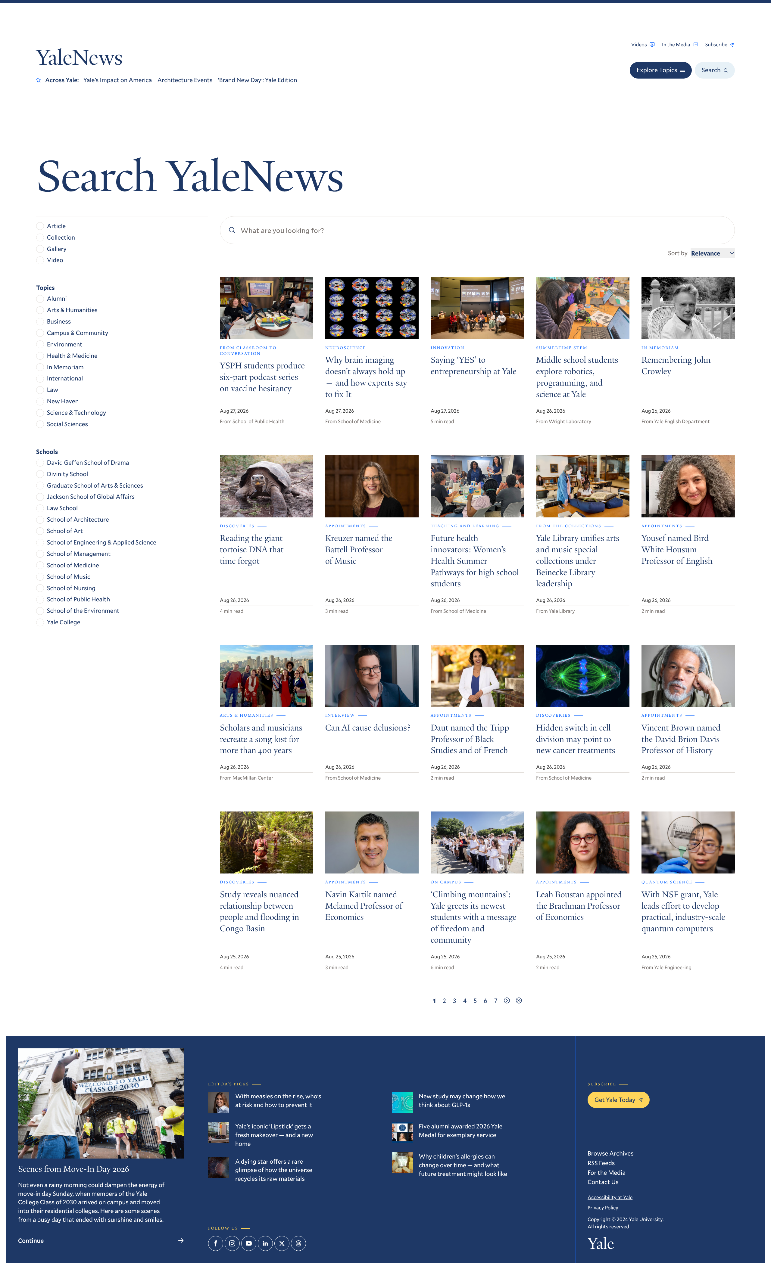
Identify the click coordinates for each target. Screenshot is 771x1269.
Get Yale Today (615, 1099)
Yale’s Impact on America (117, 80)
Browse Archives (611, 1153)
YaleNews (79, 60)
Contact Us (603, 1181)
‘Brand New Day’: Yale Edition (257, 80)
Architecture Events (184, 80)
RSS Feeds (601, 1163)
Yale (601, 1246)
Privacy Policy (603, 1207)
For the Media (607, 1172)
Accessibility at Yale (610, 1197)
